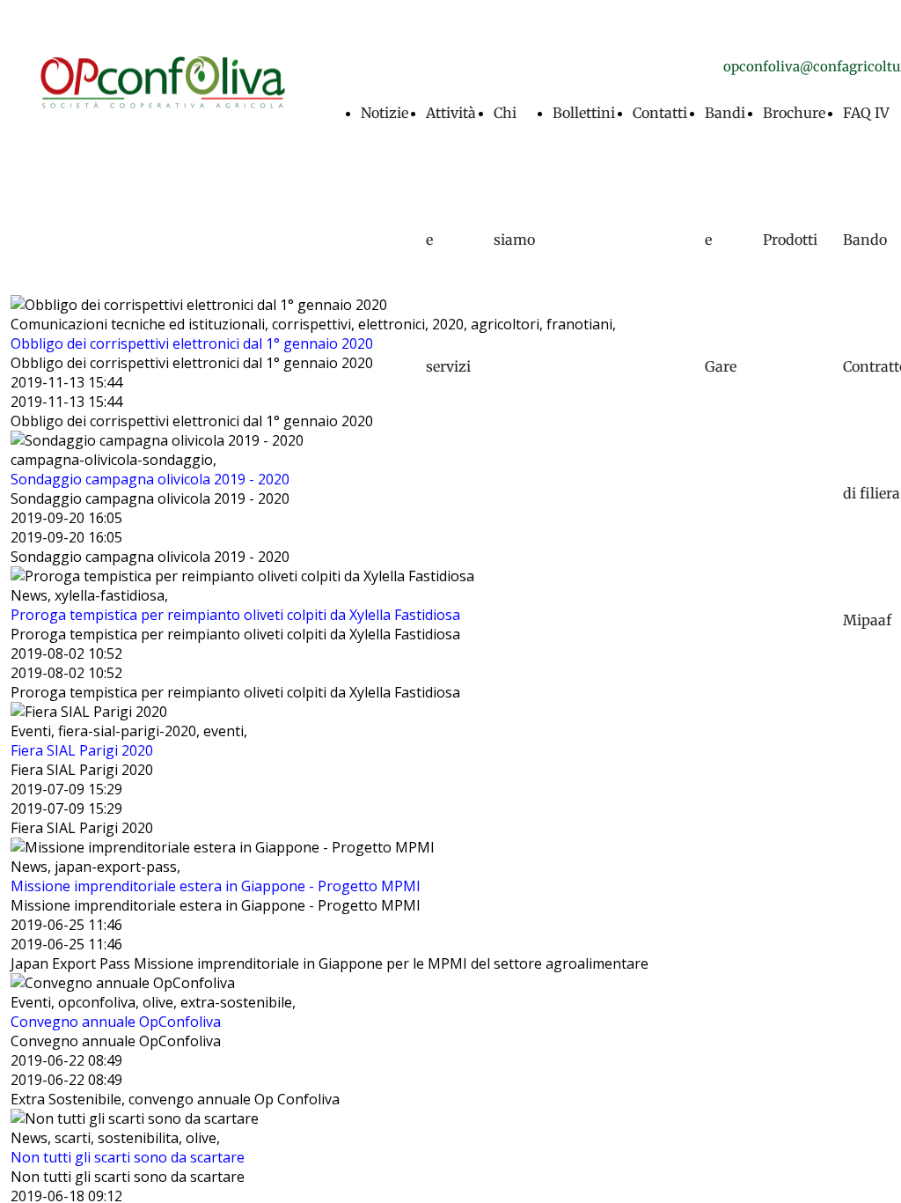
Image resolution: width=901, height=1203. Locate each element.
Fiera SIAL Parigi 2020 (82, 750)
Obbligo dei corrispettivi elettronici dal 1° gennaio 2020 (192, 343)
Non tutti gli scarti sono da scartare (128, 1157)
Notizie (384, 113)
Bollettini (584, 113)
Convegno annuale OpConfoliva (116, 1021)
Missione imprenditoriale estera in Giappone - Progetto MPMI (216, 886)
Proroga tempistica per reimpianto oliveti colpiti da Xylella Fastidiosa (235, 614)
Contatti (660, 113)
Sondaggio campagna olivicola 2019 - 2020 (150, 479)
